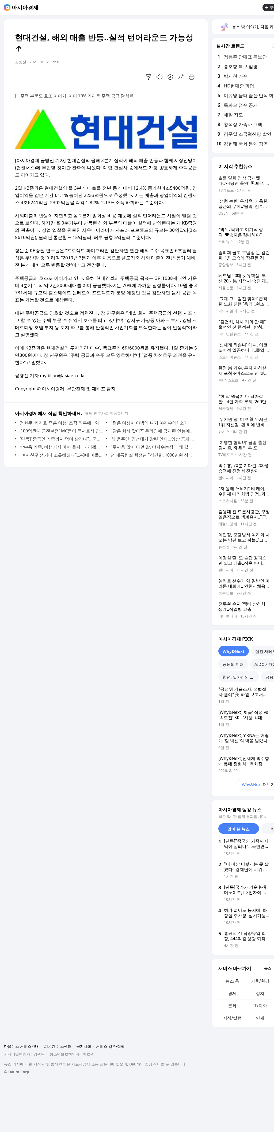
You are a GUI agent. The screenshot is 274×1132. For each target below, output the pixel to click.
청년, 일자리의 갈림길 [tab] (241, 677)
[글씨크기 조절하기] (181, 77)
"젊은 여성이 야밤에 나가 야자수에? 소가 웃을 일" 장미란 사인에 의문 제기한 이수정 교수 (152, 423)
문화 (232, 1006)
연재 (260, 1018)
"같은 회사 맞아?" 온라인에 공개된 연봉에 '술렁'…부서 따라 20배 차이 (152, 431)
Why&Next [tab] (234, 651)
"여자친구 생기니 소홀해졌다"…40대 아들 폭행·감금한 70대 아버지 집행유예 (61, 455)
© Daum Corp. (17, 1071)
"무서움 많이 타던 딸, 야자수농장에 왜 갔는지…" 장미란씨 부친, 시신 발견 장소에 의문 (152, 447)
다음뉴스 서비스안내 (21, 1046)
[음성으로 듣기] (159, 77)
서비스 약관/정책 (110, 1046)
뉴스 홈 (232, 981)
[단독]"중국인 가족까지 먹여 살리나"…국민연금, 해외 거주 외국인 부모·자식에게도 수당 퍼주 (61, 439)
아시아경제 (25, 7)
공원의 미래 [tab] (233, 664)
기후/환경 (260, 981)
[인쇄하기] (191, 77)
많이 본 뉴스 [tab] (238, 829)
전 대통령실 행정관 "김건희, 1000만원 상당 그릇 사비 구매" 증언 (152, 455)
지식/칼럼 (232, 1018)
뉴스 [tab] (267, 968)
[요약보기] (148, 77)
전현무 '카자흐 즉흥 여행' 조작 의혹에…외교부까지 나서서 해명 (61, 423)
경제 (232, 993)
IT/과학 (260, 1006)
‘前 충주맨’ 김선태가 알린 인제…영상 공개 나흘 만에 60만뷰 (152, 439)
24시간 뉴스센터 (57, 1046)
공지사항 (83, 1046)
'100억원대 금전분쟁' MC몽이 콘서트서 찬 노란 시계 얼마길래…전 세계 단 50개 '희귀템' (61, 431)
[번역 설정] (170, 77)
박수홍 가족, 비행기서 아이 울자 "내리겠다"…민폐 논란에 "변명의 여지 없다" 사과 (61, 447)
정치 (260, 993)
